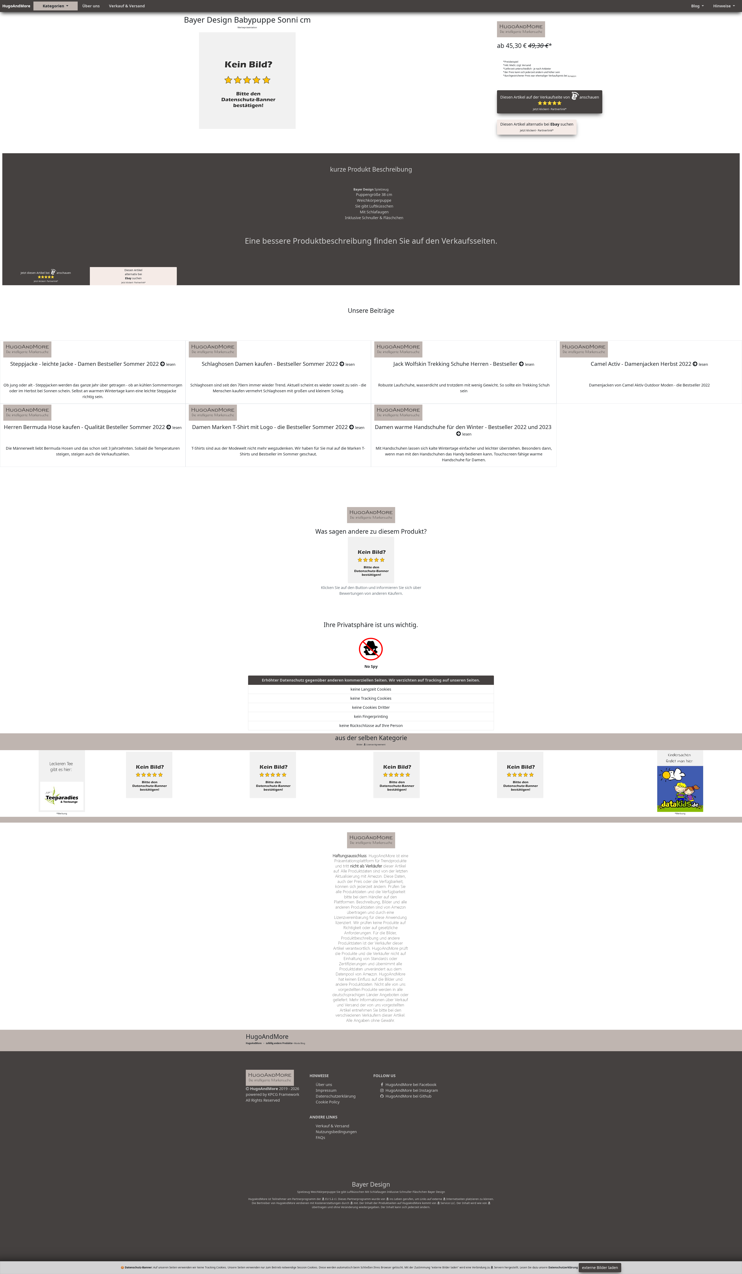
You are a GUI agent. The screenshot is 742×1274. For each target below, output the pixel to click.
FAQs (320, 1137)
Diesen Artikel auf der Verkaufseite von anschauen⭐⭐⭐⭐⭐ (549, 102)
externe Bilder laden (600, 1267)
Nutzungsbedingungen (336, 1131)
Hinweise (722, 6)
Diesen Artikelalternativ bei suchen (133, 276)
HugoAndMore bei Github (408, 1096)
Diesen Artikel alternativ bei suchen (536, 127)
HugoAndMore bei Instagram (411, 1090)
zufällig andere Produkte (279, 1043)
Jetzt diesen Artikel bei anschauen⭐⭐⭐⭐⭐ (46, 277)
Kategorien (54, 6)
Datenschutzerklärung (336, 1096)
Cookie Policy (328, 1102)
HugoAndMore (16, 6)
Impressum (326, 1090)
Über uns (91, 6)
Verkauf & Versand (127, 6)
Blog (696, 6)
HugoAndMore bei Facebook (411, 1084)
